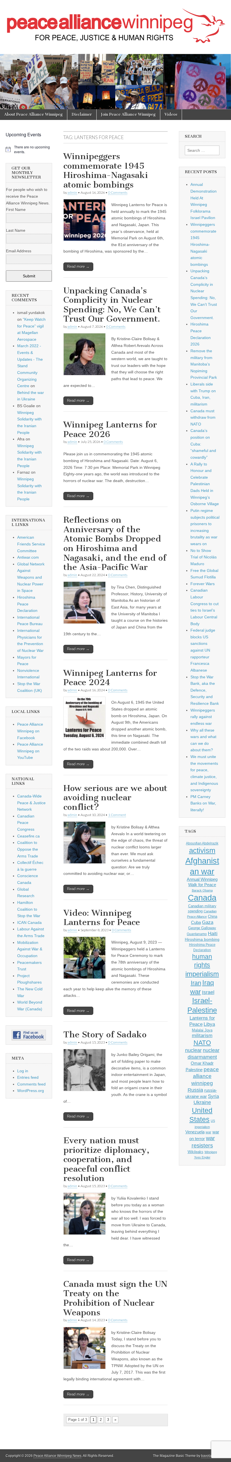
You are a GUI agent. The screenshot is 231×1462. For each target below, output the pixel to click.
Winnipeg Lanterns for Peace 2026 (110, 429)
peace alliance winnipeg (205, 1076)
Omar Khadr (202, 1063)
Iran (196, 982)
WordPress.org (30, 1090)
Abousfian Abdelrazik (202, 843)
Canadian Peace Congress (25, 823)
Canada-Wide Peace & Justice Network (31, 803)
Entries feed (28, 1077)
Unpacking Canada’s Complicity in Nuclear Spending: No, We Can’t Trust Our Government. (112, 305)
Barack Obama (202, 890)
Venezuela (195, 1131)
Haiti (212, 933)
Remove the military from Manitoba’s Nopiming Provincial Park (203, 364)
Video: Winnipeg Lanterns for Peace (101, 918)
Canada (202, 897)
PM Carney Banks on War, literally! (203, 803)
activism (202, 850)
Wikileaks (195, 1152)
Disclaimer (82, 114)
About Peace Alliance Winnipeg (33, 114)
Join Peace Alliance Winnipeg (128, 114)
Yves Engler (202, 1157)
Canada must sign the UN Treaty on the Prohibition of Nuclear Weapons (115, 1298)
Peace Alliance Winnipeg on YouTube (30, 751)
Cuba (196, 922)
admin (72, 192)
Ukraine (202, 1102)
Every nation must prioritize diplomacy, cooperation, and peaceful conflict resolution (106, 1159)
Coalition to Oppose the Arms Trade (27, 849)
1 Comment (117, 815)
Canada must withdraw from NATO (203, 417)
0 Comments (117, 192)
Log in (22, 1071)
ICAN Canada (29, 922)
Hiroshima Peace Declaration (27, 604)
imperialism (202, 974)
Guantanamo (197, 934)
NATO (202, 1042)
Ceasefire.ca (28, 836)
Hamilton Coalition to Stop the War (28, 909)
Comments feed (31, 1084)
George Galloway (202, 928)
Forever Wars (202, 583)
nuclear (193, 1050)
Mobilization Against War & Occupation (29, 949)
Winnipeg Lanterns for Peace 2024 (110, 678)
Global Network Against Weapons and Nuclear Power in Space (31, 577)
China (212, 916)
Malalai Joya (202, 1030)
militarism (202, 1035)
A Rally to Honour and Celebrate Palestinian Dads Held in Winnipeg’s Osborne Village (204, 484)
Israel (208, 992)
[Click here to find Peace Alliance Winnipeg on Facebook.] (29, 1034)
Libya (209, 1024)
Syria (213, 1096)
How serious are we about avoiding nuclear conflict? (115, 797)
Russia (195, 1090)
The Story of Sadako (104, 1034)
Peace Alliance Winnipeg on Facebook (30, 731)
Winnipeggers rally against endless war (202, 717)
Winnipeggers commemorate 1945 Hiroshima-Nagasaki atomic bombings (105, 170)
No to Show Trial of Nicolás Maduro (203, 557)
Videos (171, 114)
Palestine (194, 1069)
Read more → (78, 266)
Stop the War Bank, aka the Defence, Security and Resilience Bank (204, 690)
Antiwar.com (28, 557)
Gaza (207, 922)
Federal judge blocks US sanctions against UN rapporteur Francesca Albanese (202, 650)
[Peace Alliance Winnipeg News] (115, 22)
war (208, 1132)
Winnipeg (211, 1152)
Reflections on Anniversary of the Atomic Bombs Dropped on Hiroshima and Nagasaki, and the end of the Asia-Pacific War (114, 543)
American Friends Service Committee (31, 544)
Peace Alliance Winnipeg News (57, 1456)
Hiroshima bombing (202, 939)
